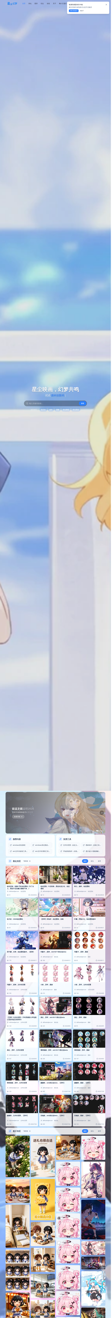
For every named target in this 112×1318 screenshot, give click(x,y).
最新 (85, 861)
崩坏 (50, 410)
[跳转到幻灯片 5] (100, 830)
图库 (36, 3)
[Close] (106, 5)
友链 (48, 3)
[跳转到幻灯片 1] (93, 830)
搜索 (82, 403)
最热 (92, 861)
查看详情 (17, 817)
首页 (23, 3)
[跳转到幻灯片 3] (96, 830)
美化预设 (76, 410)
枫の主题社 (63, 3)
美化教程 (66, 410)
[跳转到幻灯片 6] (102, 830)
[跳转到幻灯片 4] (97, 830)
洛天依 (43, 410)
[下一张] (102, 813)
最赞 (99, 861)
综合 (42, 3)
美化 (30, 3)
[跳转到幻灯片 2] (94, 830)
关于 (54, 3)
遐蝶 (57, 410)
